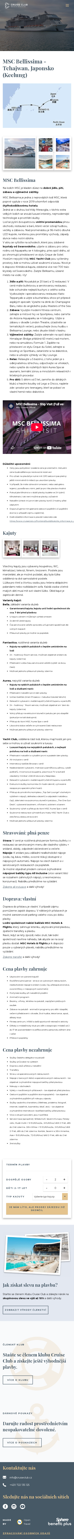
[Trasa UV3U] (37, 105)
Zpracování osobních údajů (26, 1533)
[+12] (63, 162)
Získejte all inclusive (14, 886)
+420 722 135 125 (19, 1484)
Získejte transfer (12, 957)
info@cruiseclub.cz (21, 1477)
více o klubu (17, 1380)
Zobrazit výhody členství (25, 1310)
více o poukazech (22, 1442)
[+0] (50, 548)
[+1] (31, 548)
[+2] (12, 548)
